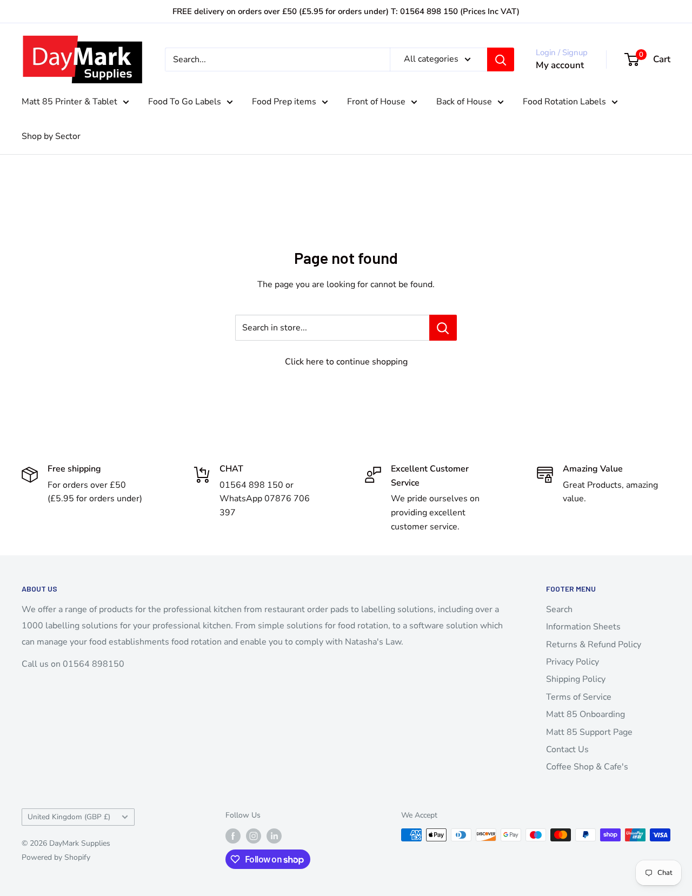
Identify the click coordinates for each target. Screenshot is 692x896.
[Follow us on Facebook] (233, 836)
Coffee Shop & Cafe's (587, 767)
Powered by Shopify (56, 857)
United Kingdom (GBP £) (69, 817)
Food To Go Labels (184, 102)
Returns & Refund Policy (593, 645)
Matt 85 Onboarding (585, 714)
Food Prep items (284, 102)
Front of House (376, 102)
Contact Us (567, 749)
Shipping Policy (576, 679)
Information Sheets (583, 627)
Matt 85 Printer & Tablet (69, 102)
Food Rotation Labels (564, 102)
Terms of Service (578, 697)
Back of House (464, 102)
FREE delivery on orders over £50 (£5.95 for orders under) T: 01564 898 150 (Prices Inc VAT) (346, 11)
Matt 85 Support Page (589, 732)
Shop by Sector (51, 136)
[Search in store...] (443, 328)
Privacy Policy (572, 662)
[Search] (500, 59)
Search (559, 609)
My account (560, 65)
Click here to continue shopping (346, 362)
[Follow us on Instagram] (253, 836)
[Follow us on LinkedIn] (274, 836)
